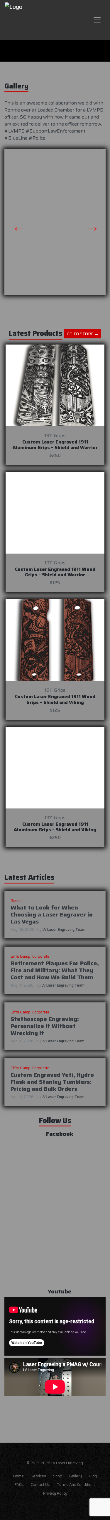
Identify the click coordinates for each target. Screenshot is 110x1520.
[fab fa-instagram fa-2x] (55, 1509)
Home (18, 1476)
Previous (15, 222)
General (17, 901)
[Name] (97, 20)
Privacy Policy (55, 1493)
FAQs (19, 1485)
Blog (93, 1476)
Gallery (75, 1476)
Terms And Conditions (76, 1485)
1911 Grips (55, 435)
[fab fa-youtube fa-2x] (68, 1509)
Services (38, 1476)
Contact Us (40, 1485)
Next (88, 222)
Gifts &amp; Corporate (30, 956)
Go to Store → (83, 334)
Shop (57, 1476)
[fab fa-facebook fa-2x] (42, 1509)
